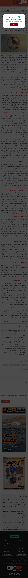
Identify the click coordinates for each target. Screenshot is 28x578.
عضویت (14, 24)
